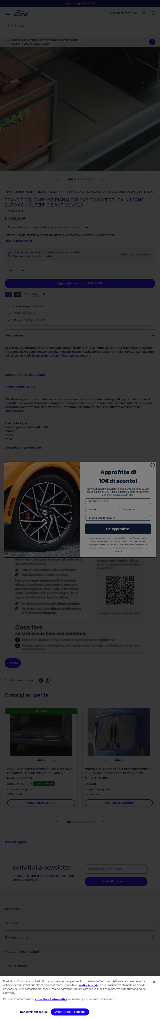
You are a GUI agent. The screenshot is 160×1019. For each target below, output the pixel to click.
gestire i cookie (88, 985)
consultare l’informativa (51, 999)
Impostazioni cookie (33, 1012)
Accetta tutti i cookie (70, 1012)
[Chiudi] (153, 982)
